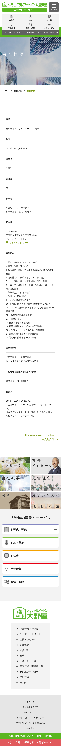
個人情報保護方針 (30, 707)
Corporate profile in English (39, 435)
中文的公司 (48, 439)
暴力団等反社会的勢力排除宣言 (30, 723)
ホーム (6, 90)
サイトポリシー (30, 712)
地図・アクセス (16, 242)
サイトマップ (30, 701)
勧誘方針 (30, 728)
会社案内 (18, 90)
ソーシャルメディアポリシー (30, 717)
